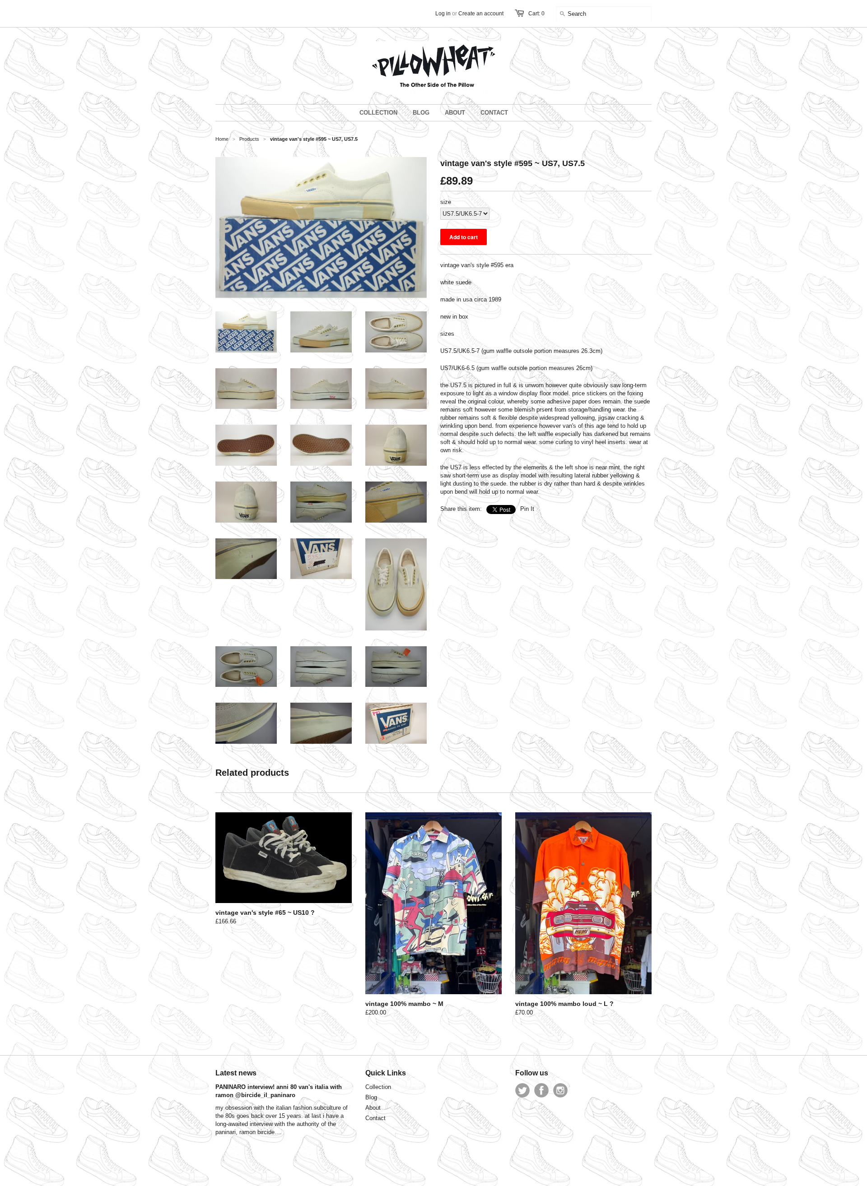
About (373, 1107)
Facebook (541, 1090)
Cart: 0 (536, 13)
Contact (375, 1118)
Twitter (522, 1090)
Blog (371, 1097)
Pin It (527, 508)
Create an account (480, 13)
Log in (443, 13)
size (445, 202)
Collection (378, 1087)
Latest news (235, 1073)
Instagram (560, 1090)
